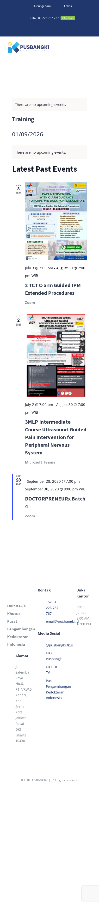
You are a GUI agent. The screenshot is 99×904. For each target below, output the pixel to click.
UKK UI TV (51, 670)
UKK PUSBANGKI (35, 780)
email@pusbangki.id (53, 621)
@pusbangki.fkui (53, 645)
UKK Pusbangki (53, 656)
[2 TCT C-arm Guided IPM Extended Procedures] (56, 221)
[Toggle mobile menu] (90, 48)
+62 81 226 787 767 (52, 608)
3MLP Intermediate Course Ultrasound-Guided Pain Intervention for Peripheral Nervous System (56, 437)
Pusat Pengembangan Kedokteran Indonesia (53, 689)
